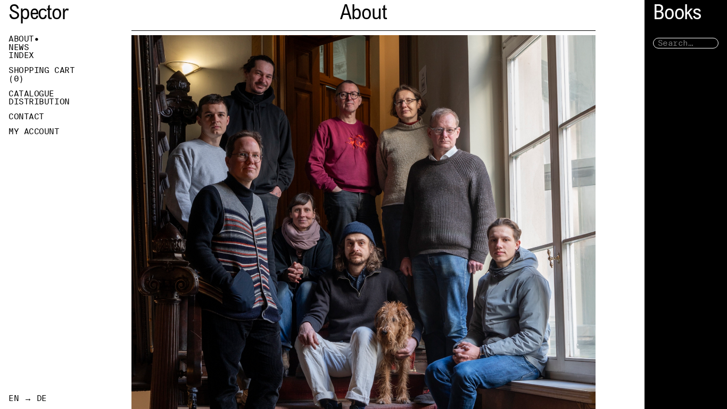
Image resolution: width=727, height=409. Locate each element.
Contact (26, 116)
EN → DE (28, 398)
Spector (38, 14)
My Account (34, 131)
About (21, 39)
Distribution (39, 101)
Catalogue (31, 93)
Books (677, 14)
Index (21, 55)
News (19, 47)
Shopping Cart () (42, 74)
